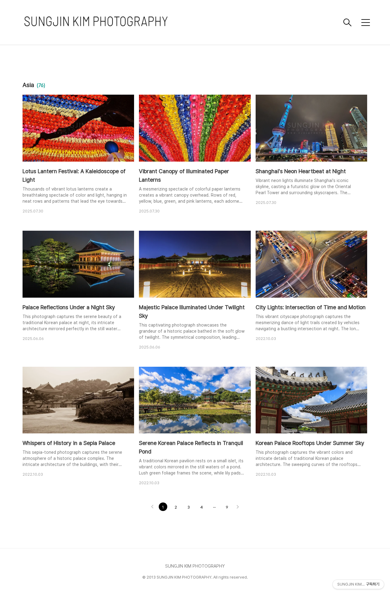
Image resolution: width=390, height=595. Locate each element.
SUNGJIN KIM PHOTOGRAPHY (195, 566)
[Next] (237, 507)
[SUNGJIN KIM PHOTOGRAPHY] (181, 22)
